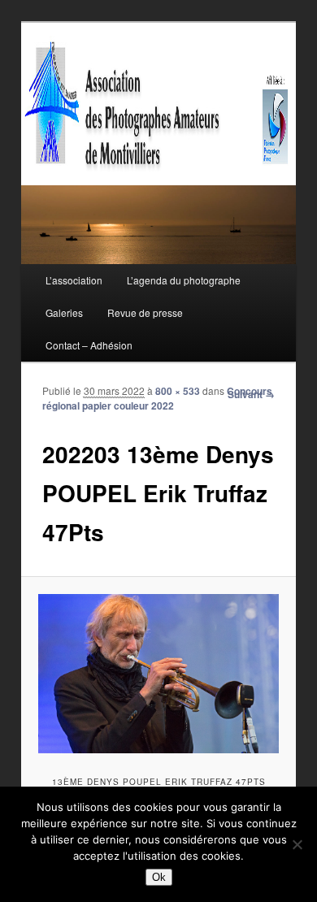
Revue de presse (145, 312)
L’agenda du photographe (184, 280)
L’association (74, 280)
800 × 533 (177, 391)
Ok (159, 877)
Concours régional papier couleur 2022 (157, 398)
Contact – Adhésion (89, 345)
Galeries (64, 312)
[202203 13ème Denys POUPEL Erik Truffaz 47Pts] (158, 674)
